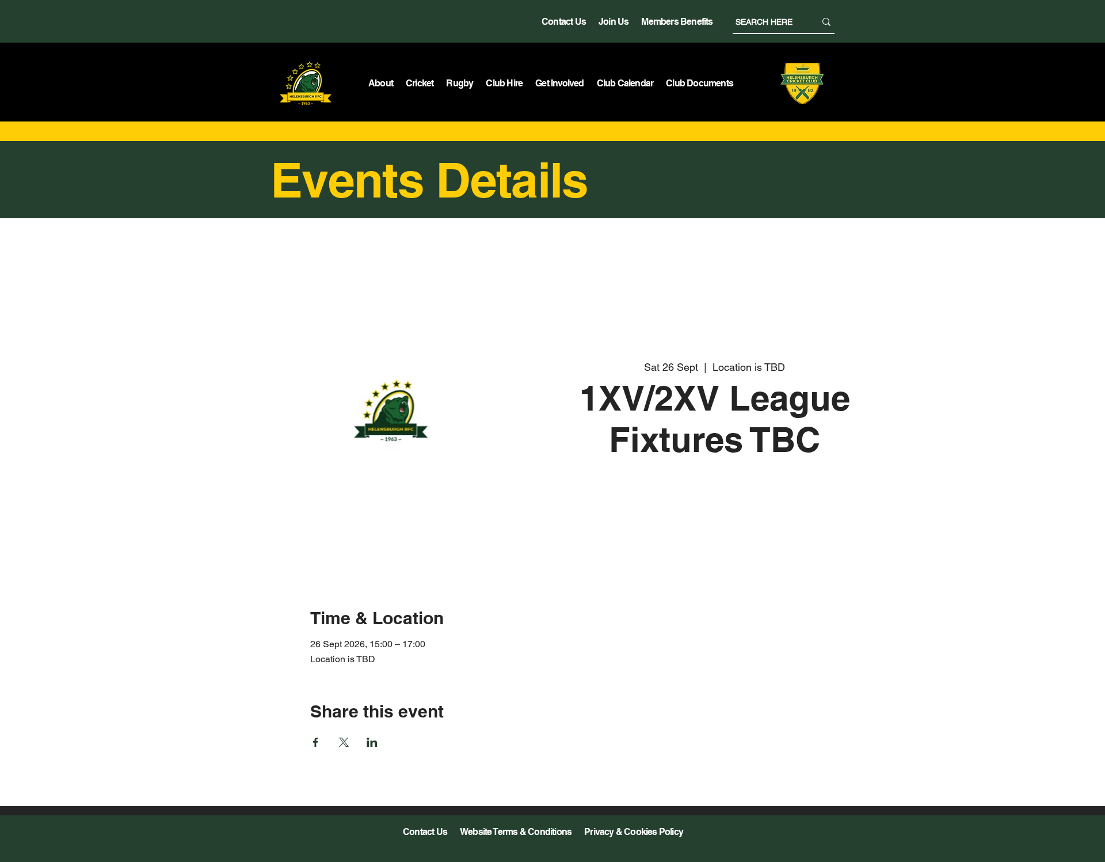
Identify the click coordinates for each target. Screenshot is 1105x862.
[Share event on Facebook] (315, 742)
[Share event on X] (343, 742)
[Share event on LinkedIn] (372, 742)
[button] (380, 83)
